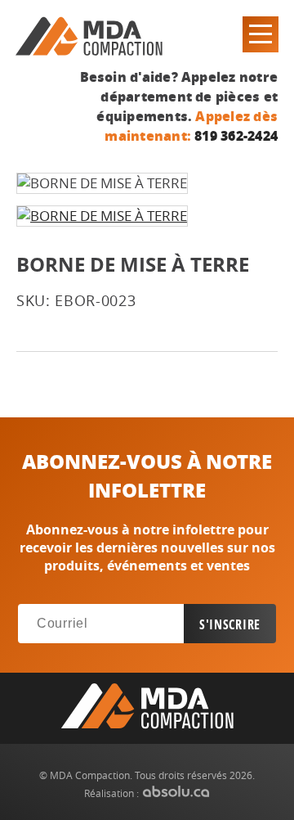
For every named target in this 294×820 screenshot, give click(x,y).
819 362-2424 (236, 135)
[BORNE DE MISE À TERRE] (102, 216)
